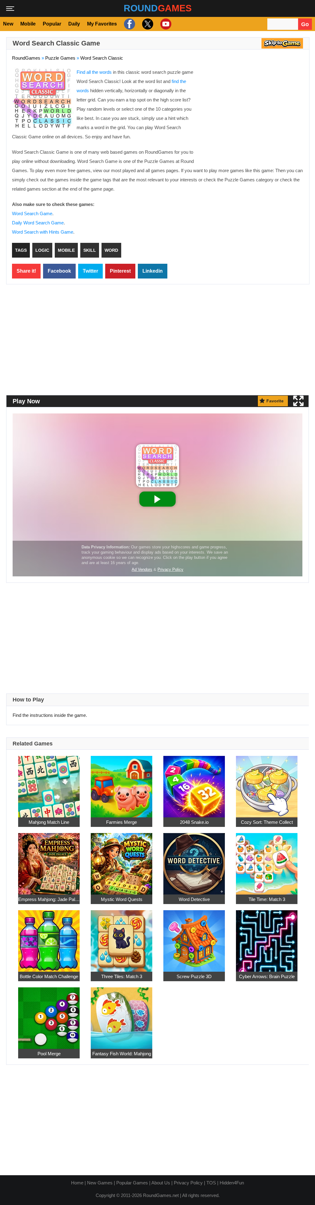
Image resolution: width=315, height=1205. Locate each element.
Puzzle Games (60, 58)
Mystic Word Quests (121, 899)
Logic (42, 250)
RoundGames (26, 58)
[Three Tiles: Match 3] (121, 937)
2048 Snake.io (194, 821)
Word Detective (194, 899)
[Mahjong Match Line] (49, 783)
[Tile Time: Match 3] (266, 860)
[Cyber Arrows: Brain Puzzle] (266, 937)
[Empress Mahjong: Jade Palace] (49, 860)
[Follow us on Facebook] (128, 24)
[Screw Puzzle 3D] (194, 937)
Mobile (28, 23)
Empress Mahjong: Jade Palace (49, 899)
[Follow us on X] (146, 24)
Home (77, 1182)
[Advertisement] (252, 112)
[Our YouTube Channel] (165, 24)
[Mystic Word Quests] (121, 860)
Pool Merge (49, 1053)
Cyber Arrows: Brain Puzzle (267, 976)
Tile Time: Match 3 (267, 899)
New (8, 23)
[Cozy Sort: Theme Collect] (266, 783)
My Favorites (102, 23)
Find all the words (94, 72)
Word (111, 250)
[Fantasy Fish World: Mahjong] (121, 1014)
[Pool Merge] (49, 1014)
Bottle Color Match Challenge (49, 976)
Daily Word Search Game (38, 222)
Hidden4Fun (232, 1182)
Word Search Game (32, 213)
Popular (52, 23)
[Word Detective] (194, 860)
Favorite (275, 400)
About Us (160, 1182)
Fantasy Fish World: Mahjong (121, 1053)
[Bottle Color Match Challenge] (49, 937)
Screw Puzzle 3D (194, 976)
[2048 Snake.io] (194, 783)
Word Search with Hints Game (42, 232)
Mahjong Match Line (49, 821)
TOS (211, 1182)
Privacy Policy (188, 1182)
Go (305, 24)
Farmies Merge (121, 821)
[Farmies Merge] (121, 783)
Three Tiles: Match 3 (121, 976)
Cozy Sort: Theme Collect (267, 821)
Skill (89, 250)
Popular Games (132, 1182)
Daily (74, 23)
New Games (100, 1182)
